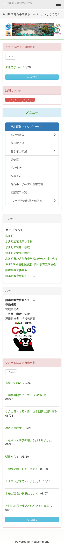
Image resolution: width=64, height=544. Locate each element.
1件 (10, 56)
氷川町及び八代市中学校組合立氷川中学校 (31, 258)
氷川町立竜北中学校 (17, 253)
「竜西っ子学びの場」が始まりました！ (29, 440)
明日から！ (12, 456)
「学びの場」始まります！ (21, 469)
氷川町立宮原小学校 (17, 247)
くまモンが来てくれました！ (23, 481)
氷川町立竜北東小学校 (19, 241)
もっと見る (32, 77)
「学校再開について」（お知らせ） (27, 395)
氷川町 (9, 235)
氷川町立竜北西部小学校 (21, 2)
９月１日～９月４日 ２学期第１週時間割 (31, 411)
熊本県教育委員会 (16, 270)
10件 (10, 372)
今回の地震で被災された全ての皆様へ (28, 505)
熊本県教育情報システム (20, 276)
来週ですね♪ (13, 67)
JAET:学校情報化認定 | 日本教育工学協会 (30, 264)
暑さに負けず (13, 428)
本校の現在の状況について (21, 493)
